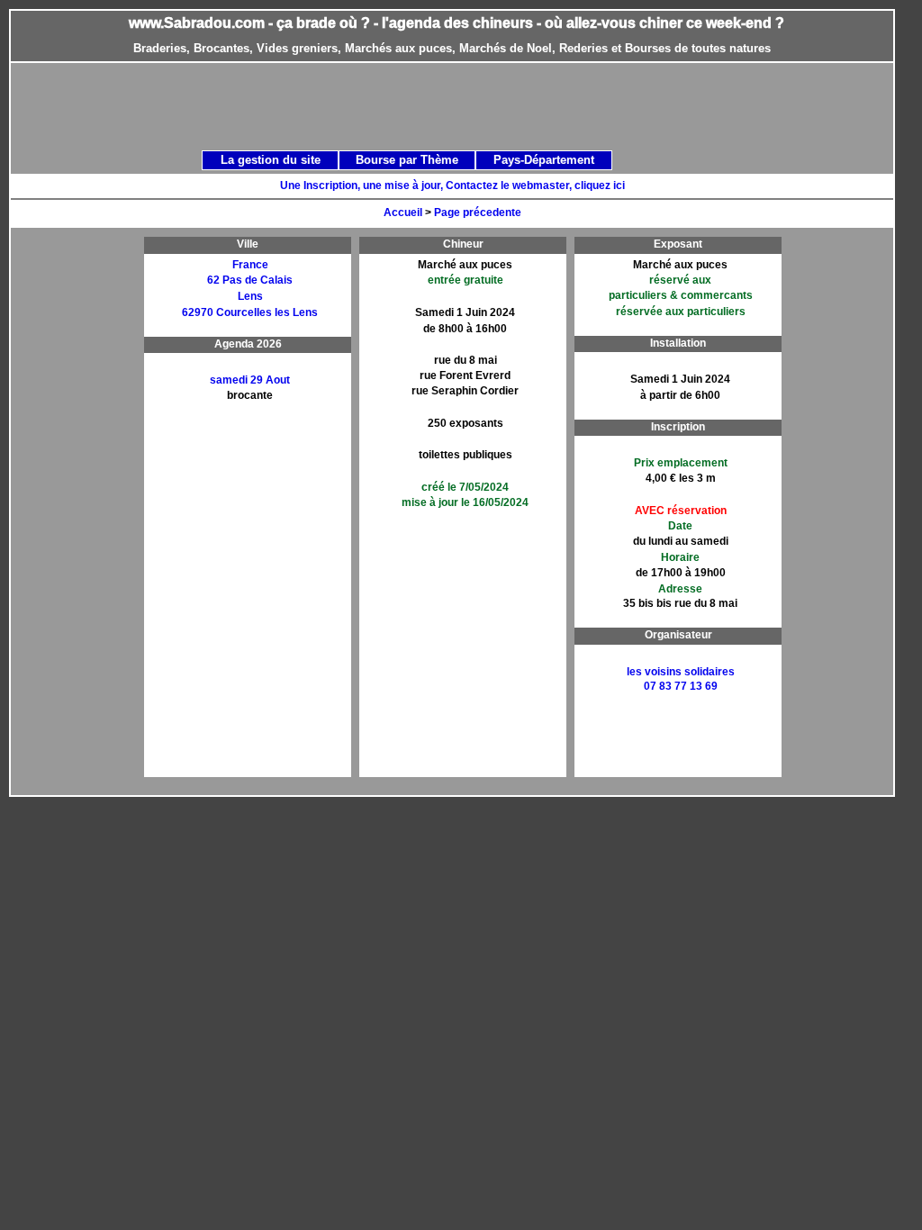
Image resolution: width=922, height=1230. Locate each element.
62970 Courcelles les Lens (250, 312)
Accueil (403, 212)
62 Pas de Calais (250, 280)
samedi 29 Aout (250, 380)
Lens (250, 296)
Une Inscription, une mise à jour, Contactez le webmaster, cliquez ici (452, 185)
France (250, 264)
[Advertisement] (472, 105)
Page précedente (477, 212)
